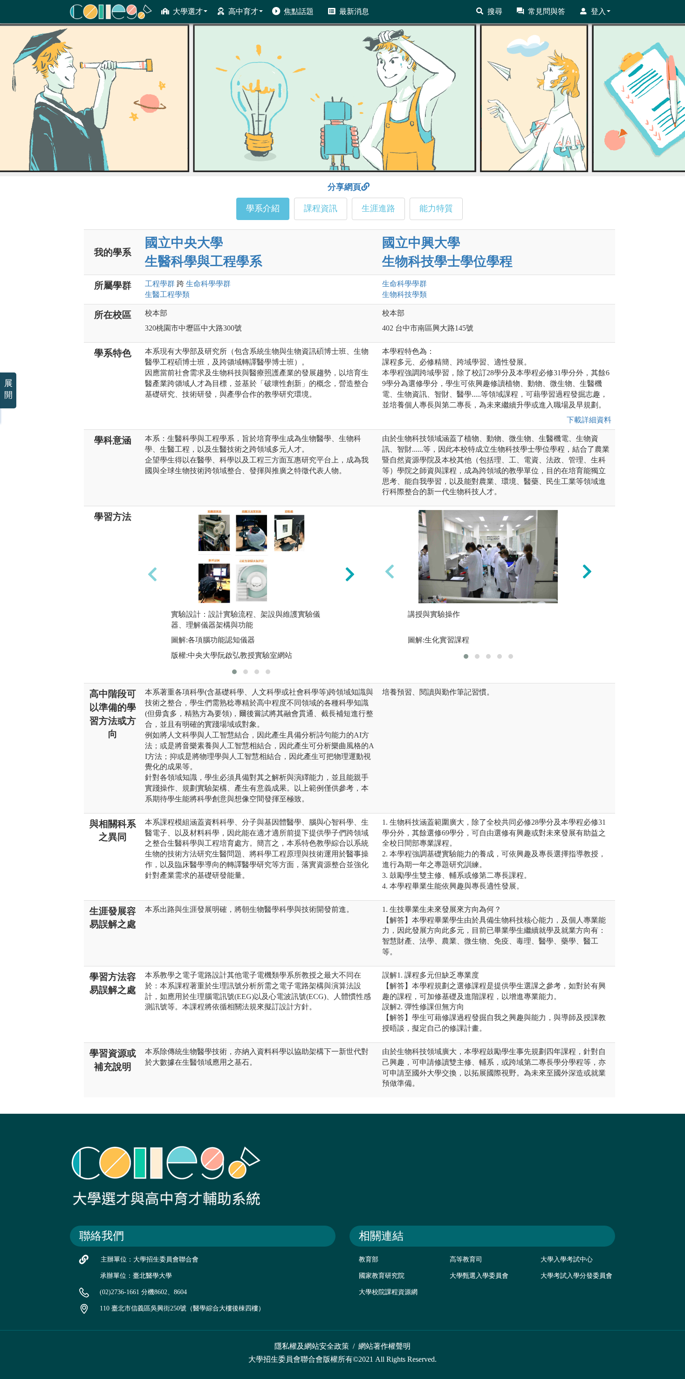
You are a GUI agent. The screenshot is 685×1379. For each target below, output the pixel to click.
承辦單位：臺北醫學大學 (136, 1275)
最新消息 (354, 11)
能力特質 (436, 208)
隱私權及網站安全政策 (311, 1346)
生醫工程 (167, 294)
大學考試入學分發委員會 (576, 1275)
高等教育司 (466, 1259)
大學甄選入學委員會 (479, 1275)
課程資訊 (320, 208)
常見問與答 (546, 11)
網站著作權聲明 (384, 1346)
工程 (160, 284)
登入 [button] (598, 11)
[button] (234, 671)
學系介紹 (263, 208)
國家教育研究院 (381, 1275)
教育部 (368, 1259)
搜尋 (494, 11)
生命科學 (208, 284)
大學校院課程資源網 (388, 1292)
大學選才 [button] (188, 11)
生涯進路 (378, 208)
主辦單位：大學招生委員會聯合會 (150, 1259)
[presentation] (152, 574)
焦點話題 (299, 11)
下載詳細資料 (587, 420)
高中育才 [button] (243, 11)
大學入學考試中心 (567, 1259)
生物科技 (404, 294)
